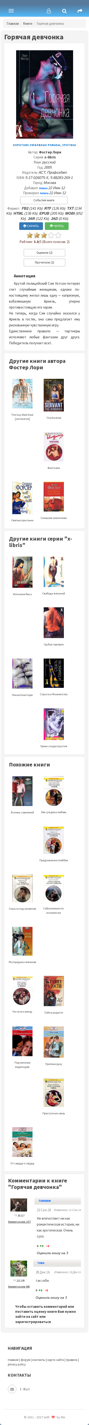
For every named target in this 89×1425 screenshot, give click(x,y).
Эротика (69, 145)
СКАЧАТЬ (32, 226)
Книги (27, 23)
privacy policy (17, 1364)
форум (25, 1360)
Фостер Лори (50, 152)
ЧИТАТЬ (58, 226)
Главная (13, 23)
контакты (38, 1360)
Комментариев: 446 (19, 1286)
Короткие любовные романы (37, 145)
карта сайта (55, 1360)
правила (71, 1360)
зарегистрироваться (33, 1321)
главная (13, 1360)
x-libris (50, 157)
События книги (43, 200)
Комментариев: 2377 (19, 1221)
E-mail (25, 1388)
